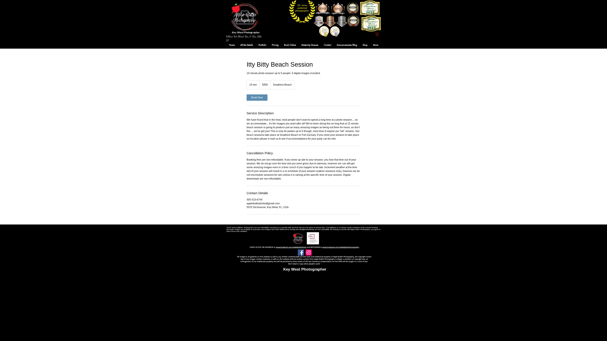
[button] (377, 34)
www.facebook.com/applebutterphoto (291, 247)
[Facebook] (301, 252)
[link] (257, 97)
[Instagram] (309, 252)
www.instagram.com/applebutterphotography (340, 247)
